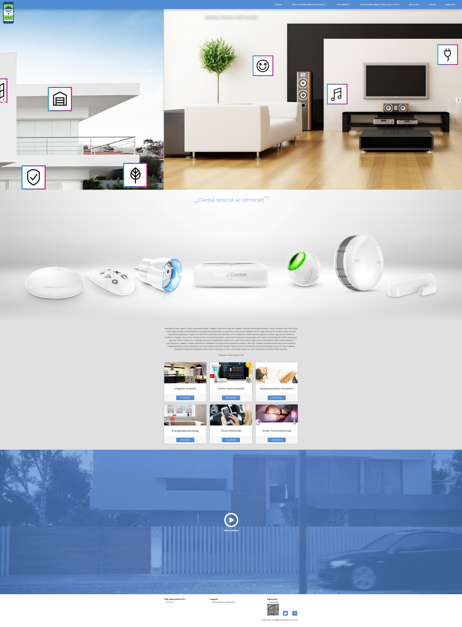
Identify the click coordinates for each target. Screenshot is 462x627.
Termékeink (343, 4)
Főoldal (278, 4)
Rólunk (432, 4)
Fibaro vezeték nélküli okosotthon (309, 4)
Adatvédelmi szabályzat (223, 602)
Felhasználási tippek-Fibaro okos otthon (379, 4)
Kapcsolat (450, 4)
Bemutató (414, 4)
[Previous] (3, 100)
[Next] (458, 100)
